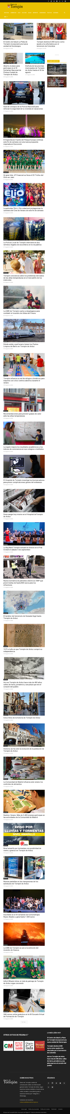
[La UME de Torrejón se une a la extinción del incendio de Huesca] (24, 934)
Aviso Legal (24, 1109)
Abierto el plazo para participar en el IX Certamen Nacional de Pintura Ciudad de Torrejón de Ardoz (12, 70)
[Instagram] (51, 1)
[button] (64, 13)
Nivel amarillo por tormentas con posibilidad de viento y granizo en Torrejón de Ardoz (22, 849)
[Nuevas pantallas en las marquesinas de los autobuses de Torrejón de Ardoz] (24, 867)
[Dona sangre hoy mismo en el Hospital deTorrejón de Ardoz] (24, 500)
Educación (6, 444)
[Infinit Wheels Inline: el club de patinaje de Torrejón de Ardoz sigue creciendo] (24, 967)
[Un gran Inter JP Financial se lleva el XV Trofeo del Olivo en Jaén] (24, 161)
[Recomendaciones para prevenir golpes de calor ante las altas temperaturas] (24, 400)
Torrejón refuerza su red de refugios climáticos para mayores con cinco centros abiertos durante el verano (23, 380)
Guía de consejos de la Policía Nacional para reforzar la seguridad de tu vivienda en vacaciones (23, 108)
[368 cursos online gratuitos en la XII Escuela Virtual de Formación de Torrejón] (24, 1000)
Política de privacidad (33, 1109)
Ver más (23, 1022)
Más (5, 16)
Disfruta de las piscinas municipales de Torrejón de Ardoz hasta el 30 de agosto (34, 69)
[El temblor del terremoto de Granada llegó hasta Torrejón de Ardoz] (24, 602)
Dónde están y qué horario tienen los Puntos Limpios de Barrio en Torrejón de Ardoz (20, 345)
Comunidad (42, 12)
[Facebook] (48, 1)
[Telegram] (57, 1)
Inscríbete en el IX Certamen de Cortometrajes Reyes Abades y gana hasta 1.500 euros (21, 916)
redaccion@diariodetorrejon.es (29, 1102)
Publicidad (53, 1109)
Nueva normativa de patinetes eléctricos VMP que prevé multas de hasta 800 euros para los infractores (23, 583)
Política (49, 12)
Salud (29, 12)
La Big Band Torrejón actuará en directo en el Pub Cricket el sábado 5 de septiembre (22, 549)
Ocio (19, 12)
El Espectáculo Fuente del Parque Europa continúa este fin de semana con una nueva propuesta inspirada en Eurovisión (23, 142)
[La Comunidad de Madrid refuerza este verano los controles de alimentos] (24, 768)
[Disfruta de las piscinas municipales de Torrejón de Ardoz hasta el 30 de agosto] (35, 58)
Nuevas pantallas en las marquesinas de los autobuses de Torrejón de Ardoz (20, 883)
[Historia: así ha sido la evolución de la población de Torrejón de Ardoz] (24, 735)
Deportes (35, 12)
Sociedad (55, 12)
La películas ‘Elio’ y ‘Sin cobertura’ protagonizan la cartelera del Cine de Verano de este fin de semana (23, 209)
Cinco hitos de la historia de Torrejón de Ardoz (21, 718)
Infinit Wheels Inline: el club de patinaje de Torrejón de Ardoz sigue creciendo (23, 982)
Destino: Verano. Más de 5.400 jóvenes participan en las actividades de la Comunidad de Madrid (24, 816)
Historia (5, 646)
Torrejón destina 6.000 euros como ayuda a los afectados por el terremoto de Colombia (50, 44)
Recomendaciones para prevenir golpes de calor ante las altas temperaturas (22, 415)
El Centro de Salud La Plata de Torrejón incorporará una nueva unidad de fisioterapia (15, 44)
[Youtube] (65, 1)
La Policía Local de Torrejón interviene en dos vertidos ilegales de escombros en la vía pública (22, 244)
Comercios (13, 12)
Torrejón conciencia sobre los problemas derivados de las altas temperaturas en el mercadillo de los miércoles (23, 278)
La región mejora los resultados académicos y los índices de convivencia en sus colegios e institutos (23, 448)
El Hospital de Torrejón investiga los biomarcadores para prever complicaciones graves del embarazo (23, 481)
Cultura (24, 12)
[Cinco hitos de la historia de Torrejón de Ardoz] (24, 704)
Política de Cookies (45, 1109)
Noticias (6, 12)
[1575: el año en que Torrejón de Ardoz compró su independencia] (24, 635)
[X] (59, 1)
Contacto (60, 1109)
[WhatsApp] (62, 1)
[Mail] (54, 1)
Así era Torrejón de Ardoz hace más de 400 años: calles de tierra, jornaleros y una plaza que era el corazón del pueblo (22, 684)
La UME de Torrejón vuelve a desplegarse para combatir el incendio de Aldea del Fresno (21, 312)
